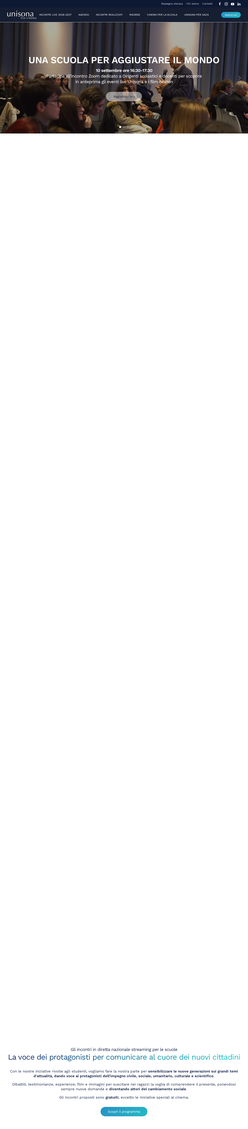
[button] (8, 78)
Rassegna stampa (172, 3)
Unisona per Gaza (196, 14)
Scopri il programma (124, 1111)
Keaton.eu (231, 14)
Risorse (134, 14)
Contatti (207, 3)
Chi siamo (192, 3)
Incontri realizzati (109, 14)
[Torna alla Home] (21, 15)
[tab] (120, 127)
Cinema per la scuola (162, 14)
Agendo (83, 14)
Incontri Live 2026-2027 (55, 14)
